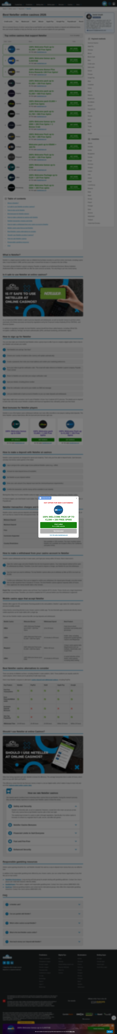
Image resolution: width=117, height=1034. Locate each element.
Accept (110, 1031)
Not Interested (58, 531)
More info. (72, 1031)
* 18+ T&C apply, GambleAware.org (58, 535)
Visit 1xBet (58, 525)
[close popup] (77, 498)
